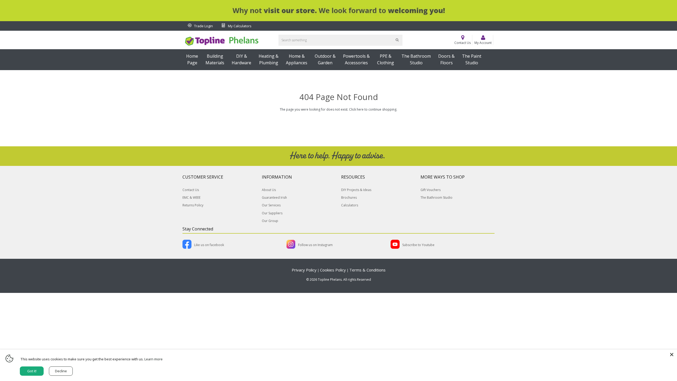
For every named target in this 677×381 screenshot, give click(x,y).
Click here (356, 109)
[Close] (671, 354)
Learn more (153, 359)
